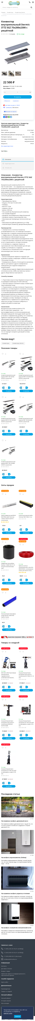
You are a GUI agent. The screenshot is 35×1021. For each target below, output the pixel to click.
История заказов (6, 1000)
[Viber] (6, 117)
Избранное (7, 101)
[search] (31, 7)
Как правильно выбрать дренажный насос (14, 821)
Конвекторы (10, 12)
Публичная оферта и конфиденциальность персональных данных (13, 974)
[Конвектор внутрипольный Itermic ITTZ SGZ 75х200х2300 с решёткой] (4, 74)
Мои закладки (5, 1003)
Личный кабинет (6, 998)
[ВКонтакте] (4, 117)
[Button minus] (3, 388)
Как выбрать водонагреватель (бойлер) (13, 857)
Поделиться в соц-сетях (10, 114)
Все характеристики (7, 146)
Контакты (4, 966)
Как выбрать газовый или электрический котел (16, 928)
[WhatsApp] (9, 117)
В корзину (17, 97)
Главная (3, 12)
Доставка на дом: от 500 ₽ (12, 105)
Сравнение (16, 101)
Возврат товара (5, 971)
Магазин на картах (10, 111)
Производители (5, 989)
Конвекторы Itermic (20, 12)
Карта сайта (4, 982)
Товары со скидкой (6, 991)
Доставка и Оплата (6, 968)
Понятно (17, 1016)
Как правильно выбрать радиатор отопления (15, 893)
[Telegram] (11, 117)
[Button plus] (9, 388)
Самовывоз (9, 107)
